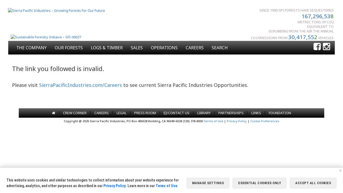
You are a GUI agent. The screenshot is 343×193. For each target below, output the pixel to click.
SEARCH (220, 48)
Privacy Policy (237, 121)
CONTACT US (178, 112)
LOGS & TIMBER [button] (107, 48)
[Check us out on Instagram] (326, 47)
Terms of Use (213, 121)
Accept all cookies (313, 183)
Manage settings (208, 183)
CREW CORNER (75, 112)
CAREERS (195, 48)
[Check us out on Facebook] (317, 47)
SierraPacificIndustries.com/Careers (80, 85)
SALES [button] (137, 48)
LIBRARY (204, 112)
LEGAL (121, 112)
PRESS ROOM (145, 112)
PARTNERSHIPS (231, 112)
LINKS (256, 112)
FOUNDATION (280, 112)
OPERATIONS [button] (164, 48)
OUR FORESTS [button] (69, 48)
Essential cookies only (259, 183)
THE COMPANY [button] (31, 48)
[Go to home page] (53, 112)
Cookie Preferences (264, 121)
